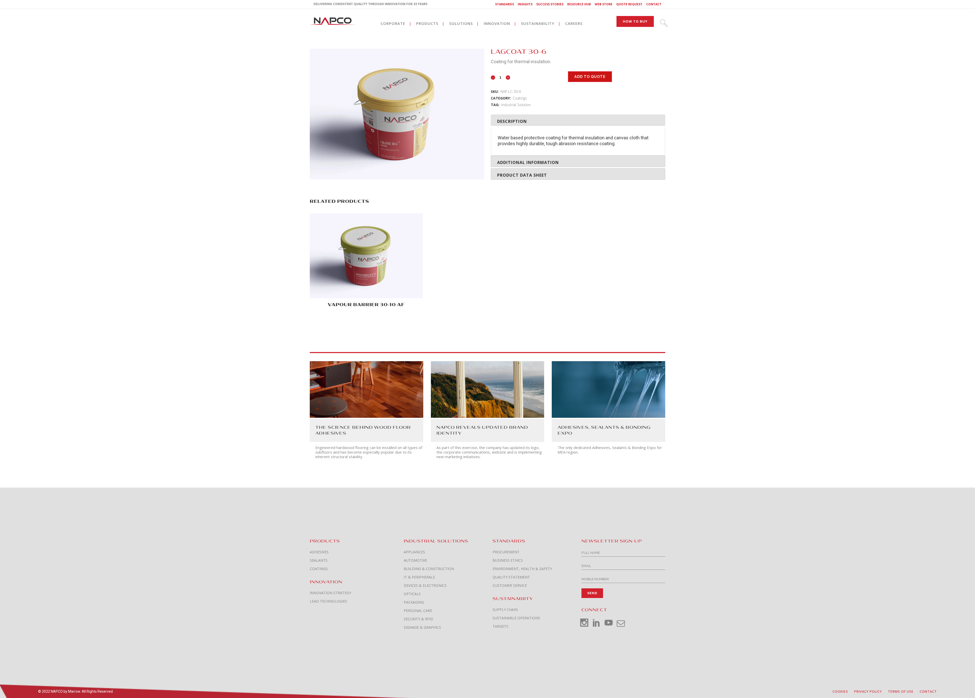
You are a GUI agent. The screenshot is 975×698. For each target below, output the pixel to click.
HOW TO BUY (635, 21)
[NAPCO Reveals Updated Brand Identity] (487, 389)
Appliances (414, 552)
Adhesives (319, 552)
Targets (500, 626)
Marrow (74, 691)
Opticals (412, 594)
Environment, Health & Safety (522, 569)
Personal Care (418, 611)
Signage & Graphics (422, 627)
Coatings (520, 98)
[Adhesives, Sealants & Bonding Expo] (608, 389)
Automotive (415, 560)
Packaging (414, 602)
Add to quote (590, 76)
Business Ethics (508, 560)
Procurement (506, 552)
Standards (504, 4)
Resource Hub (579, 4)
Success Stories (549, 4)
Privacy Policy (868, 691)
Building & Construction (429, 569)
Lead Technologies (328, 601)
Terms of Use (901, 691)
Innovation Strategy (330, 593)
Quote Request (629, 4)
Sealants (319, 560)
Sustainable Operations (516, 618)
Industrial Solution (516, 104)
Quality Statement (511, 577)
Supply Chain (505, 610)
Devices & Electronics (425, 586)
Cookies (840, 691)
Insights (525, 4)
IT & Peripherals (419, 577)
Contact (653, 4)
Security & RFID (418, 619)
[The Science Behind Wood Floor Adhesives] (366, 389)
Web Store (603, 4)
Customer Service (510, 586)
